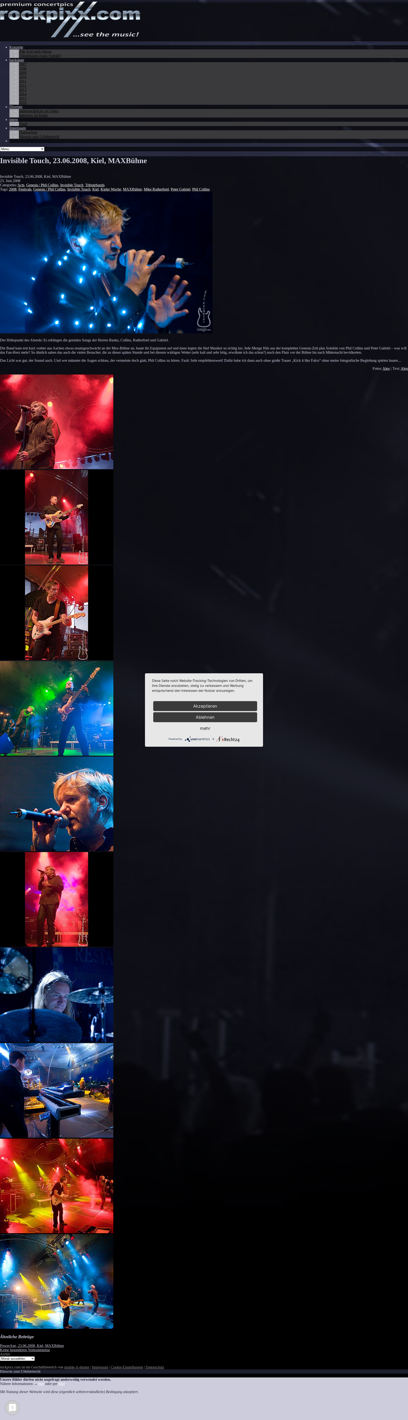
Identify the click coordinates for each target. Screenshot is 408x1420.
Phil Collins (201, 189)
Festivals (24, 189)
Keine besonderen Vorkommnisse (25, 1350)
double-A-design (76, 1367)
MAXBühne (132, 189)
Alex (386, 368)
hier (41, 1384)
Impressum (100, 1367)
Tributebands (95, 185)
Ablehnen (205, 717)
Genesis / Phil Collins (42, 185)
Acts (20, 185)
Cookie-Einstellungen (127, 1367)
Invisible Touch (71, 185)
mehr (205, 728)
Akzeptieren (205, 706)
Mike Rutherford (156, 189)
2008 (13, 189)
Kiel (95, 189)
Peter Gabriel (180, 189)
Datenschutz (155, 1367)
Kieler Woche (111, 189)
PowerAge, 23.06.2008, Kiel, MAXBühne (32, 1346)
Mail (61, 1384)
